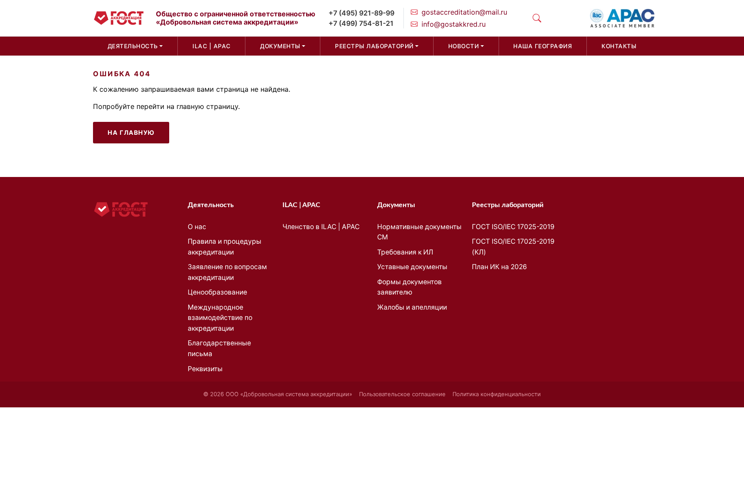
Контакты (618, 46)
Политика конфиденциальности (497, 394)
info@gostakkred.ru (454, 24)
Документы (280, 46)
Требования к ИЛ (405, 252)
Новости (463, 46)
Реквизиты (205, 369)
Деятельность (133, 46)
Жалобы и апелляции (412, 307)
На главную (131, 132)
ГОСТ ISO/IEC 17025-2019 (513, 227)
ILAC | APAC (211, 46)
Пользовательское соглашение (402, 394)
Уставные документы (412, 267)
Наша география (542, 46)
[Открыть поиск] (537, 18)
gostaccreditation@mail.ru (464, 12)
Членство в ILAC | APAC (321, 227)
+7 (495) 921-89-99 (361, 13)
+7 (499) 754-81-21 (361, 23)
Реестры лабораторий (374, 46)
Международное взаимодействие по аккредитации (220, 317)
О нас (197, 227)
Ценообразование (217, 292)
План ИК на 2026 (499, 267)
